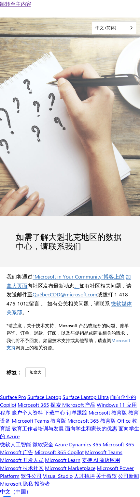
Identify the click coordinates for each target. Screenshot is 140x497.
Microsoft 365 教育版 (91, 420)
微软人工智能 (15, 444)
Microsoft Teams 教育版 (39, 420)
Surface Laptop (44, 396)
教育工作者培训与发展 (38, 428)
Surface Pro (13, 396)
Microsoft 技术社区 (22, 468)
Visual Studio (58, 475)
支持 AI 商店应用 (101, 459)
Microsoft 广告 (16, 452)
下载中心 (54, 412)
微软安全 (43, 444)
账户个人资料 (27, 412)
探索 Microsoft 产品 (72, 404)
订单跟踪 (76, 412)
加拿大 (35, 372)
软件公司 (31, 475)
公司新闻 (128, 475)
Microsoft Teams (103, 452)
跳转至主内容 (15, 3)
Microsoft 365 (33, 404)
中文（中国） (15, 491)
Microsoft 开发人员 (22, 459)
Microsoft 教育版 (108, 412)
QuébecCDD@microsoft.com (65, 294)
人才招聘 (84, 475)
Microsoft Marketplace (70, 468)
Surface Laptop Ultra (86, 396)
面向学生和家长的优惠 (91, 428)
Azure (61, 444)
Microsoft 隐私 (16, 483)
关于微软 (106, 475)
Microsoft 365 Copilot (59, 452)
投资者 (42, 483)
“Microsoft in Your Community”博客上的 (78, 276)
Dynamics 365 (85, 444)
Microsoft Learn (62, 459)
